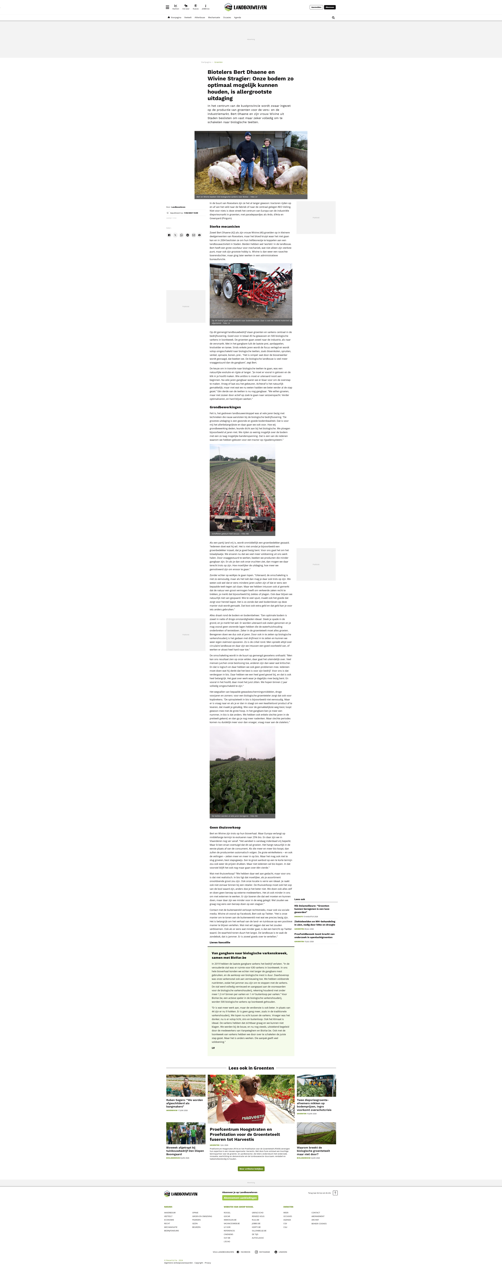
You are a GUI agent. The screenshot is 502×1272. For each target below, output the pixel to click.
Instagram (264, 1252)
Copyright (199, 1263)
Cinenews (228, 1234)
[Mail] (194, 235)
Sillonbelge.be (259, 1230)
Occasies (287, 1216)
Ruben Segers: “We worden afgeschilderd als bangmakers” (184, 1103)
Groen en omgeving (202, 1216)
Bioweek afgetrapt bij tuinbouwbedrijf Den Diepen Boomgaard (185, 1151)
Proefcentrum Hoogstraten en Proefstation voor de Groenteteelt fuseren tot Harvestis (245, 1134)
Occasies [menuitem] (227, 17)
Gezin (195, 1223)
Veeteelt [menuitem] (188, 17)
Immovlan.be (230, 1220)
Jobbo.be (256, 1223)
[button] (167, 7)
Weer (285, 1212)
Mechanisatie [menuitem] (214, 17)
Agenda (287, 1220)
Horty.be (256, 1227)
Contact (316, 1212)
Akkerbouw (172, 1110)
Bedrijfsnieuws (171, 1230)
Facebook (245, 1252)
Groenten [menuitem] (218, 62)
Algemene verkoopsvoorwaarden (178, 1263)
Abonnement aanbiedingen (240, 1197)
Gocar (227, 1216)
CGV (285, 1223)
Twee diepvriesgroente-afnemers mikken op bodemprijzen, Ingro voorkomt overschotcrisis (314, 1105)
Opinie (195, 1212)
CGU (285, 1227)
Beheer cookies (319, 1223)
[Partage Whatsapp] (181, 235)
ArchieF (315, 1220)
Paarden (196, 1220)
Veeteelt (168, 1216)
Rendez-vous (258, 1216)
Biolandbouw (173, 1158)
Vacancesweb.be (232, 1223)
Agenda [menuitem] (237, 17)
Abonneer (330, 7)
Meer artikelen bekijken (251, 1169)
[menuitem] (176, 7)
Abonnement (318, 1216)
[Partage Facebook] (169, 235)
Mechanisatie (170, 1227)
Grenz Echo (257, 1212)
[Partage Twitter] (175, 235)
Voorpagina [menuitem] (176, 17)
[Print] (199, 235)
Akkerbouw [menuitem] (200, 17)
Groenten (299, 929)
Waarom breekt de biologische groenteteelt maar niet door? (313, 1151)
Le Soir (227, 1227)
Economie (169, 1220)
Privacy (208, 1263)
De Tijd (255, 1234)
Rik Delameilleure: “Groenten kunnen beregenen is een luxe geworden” (311, 909)
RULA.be (255, 1220)
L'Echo (227, 1241)
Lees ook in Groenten (251, 1068)
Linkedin (283, 1252)
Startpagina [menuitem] (206, 62)
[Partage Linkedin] (187, 235)
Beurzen (196, 1227)
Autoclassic (258, 1238)
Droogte (298, 916)
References (229, 1230)
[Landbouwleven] (246, 7)
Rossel (227, 1212)
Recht (167, 1223)
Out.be (227, 1238)
